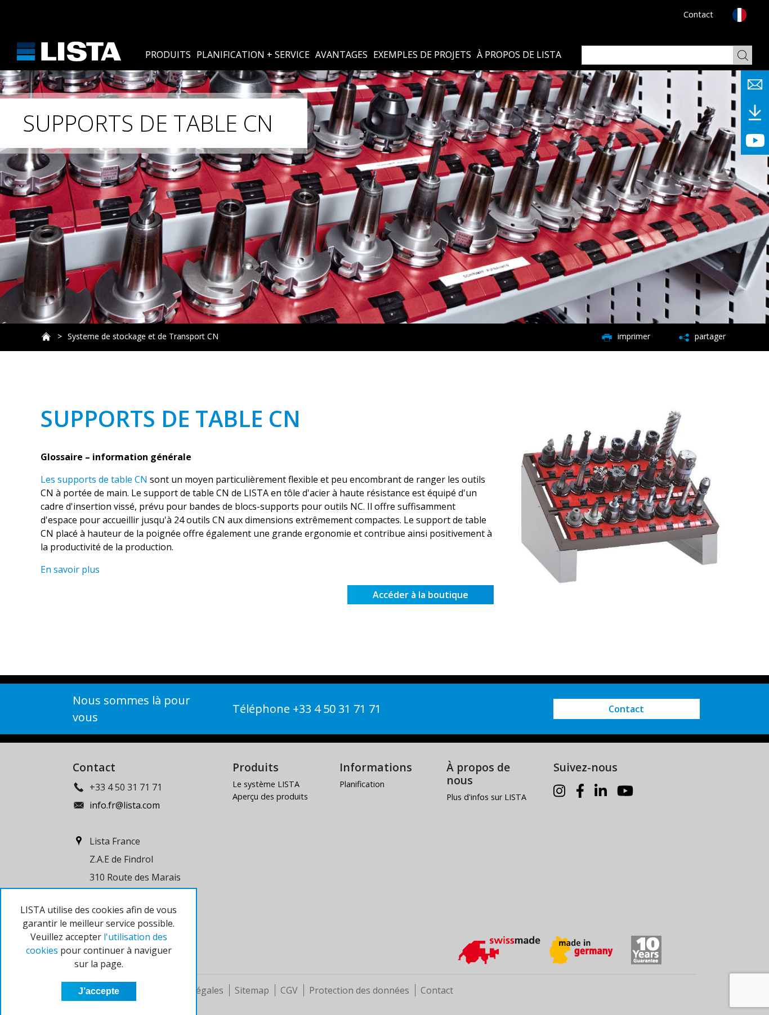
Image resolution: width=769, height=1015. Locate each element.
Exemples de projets (422, 54)
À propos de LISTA (519, 54)
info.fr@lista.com (125, 805)
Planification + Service (253, 54)
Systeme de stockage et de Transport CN (143, 336)
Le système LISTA (266, 784)
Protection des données (359, 990)
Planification (361, 784)
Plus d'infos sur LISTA (486, 797)
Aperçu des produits (270, 796)
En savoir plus (70, 569)
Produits (168, 54)
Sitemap (252, 990)
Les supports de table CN (94, 479)
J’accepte (98, 991)
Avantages (341, 54)
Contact (698, 14)
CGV (289, 990)
